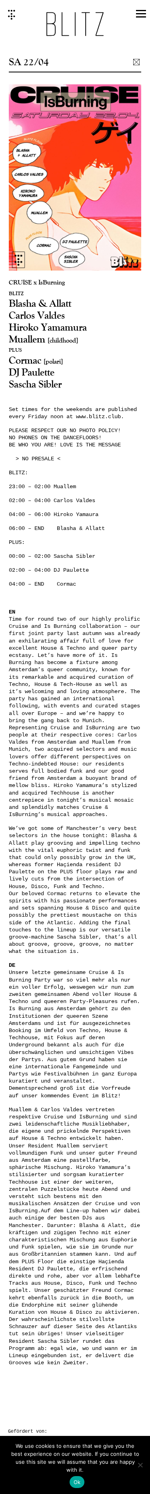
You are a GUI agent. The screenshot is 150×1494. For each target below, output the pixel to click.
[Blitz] (75, 26)
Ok (77, 1482)
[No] (140, 1465)
